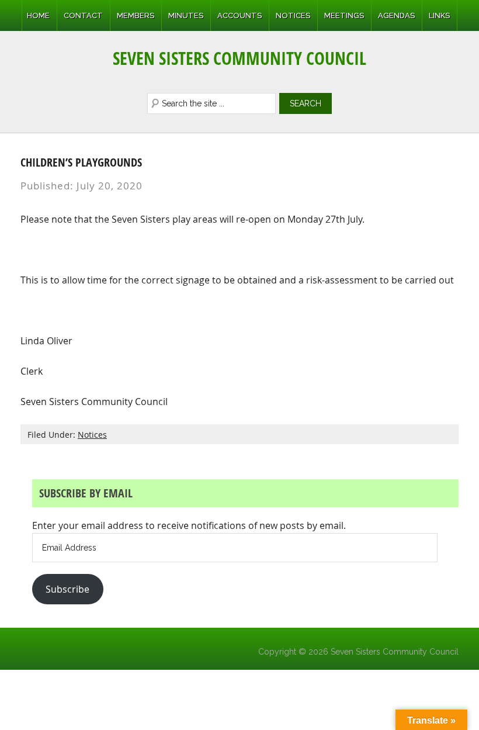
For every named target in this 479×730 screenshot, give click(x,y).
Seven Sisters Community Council (239, 58)
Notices (92, 434)
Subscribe (67, 589)
